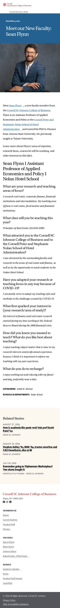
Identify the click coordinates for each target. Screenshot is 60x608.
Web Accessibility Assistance (16, 604)
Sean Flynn (15, 105)
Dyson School (8, 542)
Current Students (10, 519)
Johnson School (9, 551)
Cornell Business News (18, 11)
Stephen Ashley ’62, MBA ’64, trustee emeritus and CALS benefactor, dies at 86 (30, 448)
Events (5, 573)
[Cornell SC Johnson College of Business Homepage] (30, 495)
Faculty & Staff (9, 524)
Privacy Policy (9, 600)
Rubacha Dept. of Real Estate (15, 556)
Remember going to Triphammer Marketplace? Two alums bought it (28, 467)
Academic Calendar (11, 569)
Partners (6, 529)
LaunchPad (7, 583)
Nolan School (8, 546)
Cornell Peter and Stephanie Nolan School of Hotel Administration (28, 124)
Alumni (6, 515)
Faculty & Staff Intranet (12, 578)
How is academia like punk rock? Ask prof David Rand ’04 (28, 429)
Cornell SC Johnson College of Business (28, 110)
